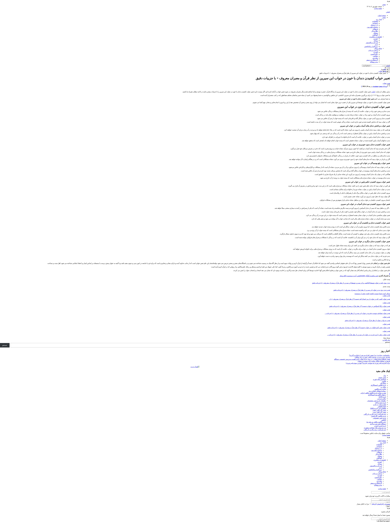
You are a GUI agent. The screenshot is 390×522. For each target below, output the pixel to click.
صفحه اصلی (382, 15)
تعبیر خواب (386, 83)
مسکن (375, 33)
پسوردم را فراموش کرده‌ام (381, 504)
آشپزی (375, 52)
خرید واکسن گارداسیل (378, 416)
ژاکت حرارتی (381, 399)
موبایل (376, 41)
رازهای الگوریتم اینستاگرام (377, 395)
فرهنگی (375, 29)
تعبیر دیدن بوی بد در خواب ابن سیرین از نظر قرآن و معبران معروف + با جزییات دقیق (361, 290)
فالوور (384, 381)
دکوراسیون (374, 54)
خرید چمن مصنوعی (379, 418)
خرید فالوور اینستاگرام (378, 385)
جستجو (387, 342)
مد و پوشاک (374, 62)
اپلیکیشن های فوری (379, 379)
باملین (388, 12)
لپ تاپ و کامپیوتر (372, 42)
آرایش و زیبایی (373, 50)
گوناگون (375, 35)
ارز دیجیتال (374, 25)
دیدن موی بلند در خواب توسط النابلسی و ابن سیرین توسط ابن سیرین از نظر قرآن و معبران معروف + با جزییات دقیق (351, 283)
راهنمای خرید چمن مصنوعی (376, 401)
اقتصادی (375, 21)
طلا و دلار (374, 31)
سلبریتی (375, 58)
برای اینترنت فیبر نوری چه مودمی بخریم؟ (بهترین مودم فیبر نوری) (368, 363)
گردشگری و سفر (372, 60)
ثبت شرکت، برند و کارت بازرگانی (375, 414)
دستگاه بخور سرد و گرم (378, 424)
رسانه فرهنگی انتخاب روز (377, 391)
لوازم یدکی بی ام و (379, 404)
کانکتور (383, 420)
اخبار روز (379, 19)
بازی (376, 44)
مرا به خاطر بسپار (363, 504)
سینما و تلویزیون (372, 27)
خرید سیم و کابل (380, 402)
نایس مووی (382, 377)
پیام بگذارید (386, 340)
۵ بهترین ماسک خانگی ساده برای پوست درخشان (374, 361)
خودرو (376, 39)
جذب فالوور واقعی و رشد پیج (376, 422)
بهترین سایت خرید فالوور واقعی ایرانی (373, 393)
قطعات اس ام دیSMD (378, 408)
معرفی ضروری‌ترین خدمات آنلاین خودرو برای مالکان (372, 357)
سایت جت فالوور (380, 389)
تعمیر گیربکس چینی (379, 412)
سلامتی (375, 56)
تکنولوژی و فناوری (375, 37)
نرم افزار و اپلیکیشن (371, 46)
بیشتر (384, 4)
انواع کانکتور (382, 406)
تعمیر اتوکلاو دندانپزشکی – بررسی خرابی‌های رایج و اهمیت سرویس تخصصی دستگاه (362, 359)
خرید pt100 (382, 397)
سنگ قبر (383, 383)
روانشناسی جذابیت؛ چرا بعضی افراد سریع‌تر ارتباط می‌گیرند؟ (369, 355)
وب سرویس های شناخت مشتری (375, 428)
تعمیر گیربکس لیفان (379, 410)
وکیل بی (383, 387)
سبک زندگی (378, 48)
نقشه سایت (378, 8)
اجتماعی (375, 23)
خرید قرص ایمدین (380, 426)
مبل (384, 375)
